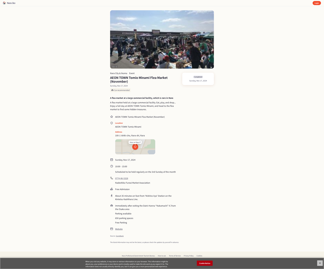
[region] (162, 263)
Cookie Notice (204, 263)
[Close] (320, 263)
